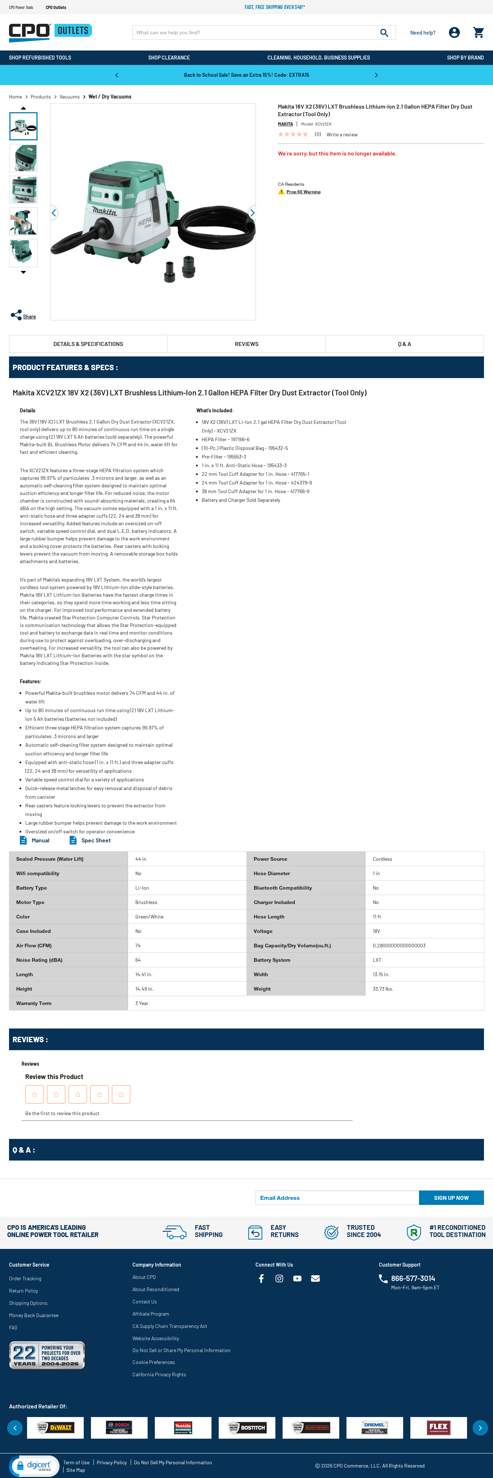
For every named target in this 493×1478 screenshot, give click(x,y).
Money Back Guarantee (33, 1315)
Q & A (404, 343)
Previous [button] (116, 74)
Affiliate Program (150, 1314)
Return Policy (23, 1291)
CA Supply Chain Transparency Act (169, 1326)
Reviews (246, 343)
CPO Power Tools (21, 7)
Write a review (342, 134)
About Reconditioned (155, 1289)
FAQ (13, 1327)
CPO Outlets (56, 7)
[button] (23, 126)
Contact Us (144, 1301)
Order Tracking (25, 1278)
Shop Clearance (169, 57)
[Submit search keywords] (384, 32)
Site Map (75, 1470)
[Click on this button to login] (454, 32)
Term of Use (76, 1462)
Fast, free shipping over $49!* (275, 7)
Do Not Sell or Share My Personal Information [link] (181, 1350)
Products (41, 96)
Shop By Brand (465, 57)
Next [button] (376, 74)
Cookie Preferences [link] (153, 1362)
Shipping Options (28, 1303)
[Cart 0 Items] (478, 30)
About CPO (144, 1277)
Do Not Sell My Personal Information (173, 1462)
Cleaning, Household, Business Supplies (318, 57)
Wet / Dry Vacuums (109, 96)
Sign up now (451, 1197)
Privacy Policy (112, 1462)
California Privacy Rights (159, 1374)
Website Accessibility (155, 1338)
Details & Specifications (88, 343)
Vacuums (70, 96)
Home (15, 96)
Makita (285, 123)
